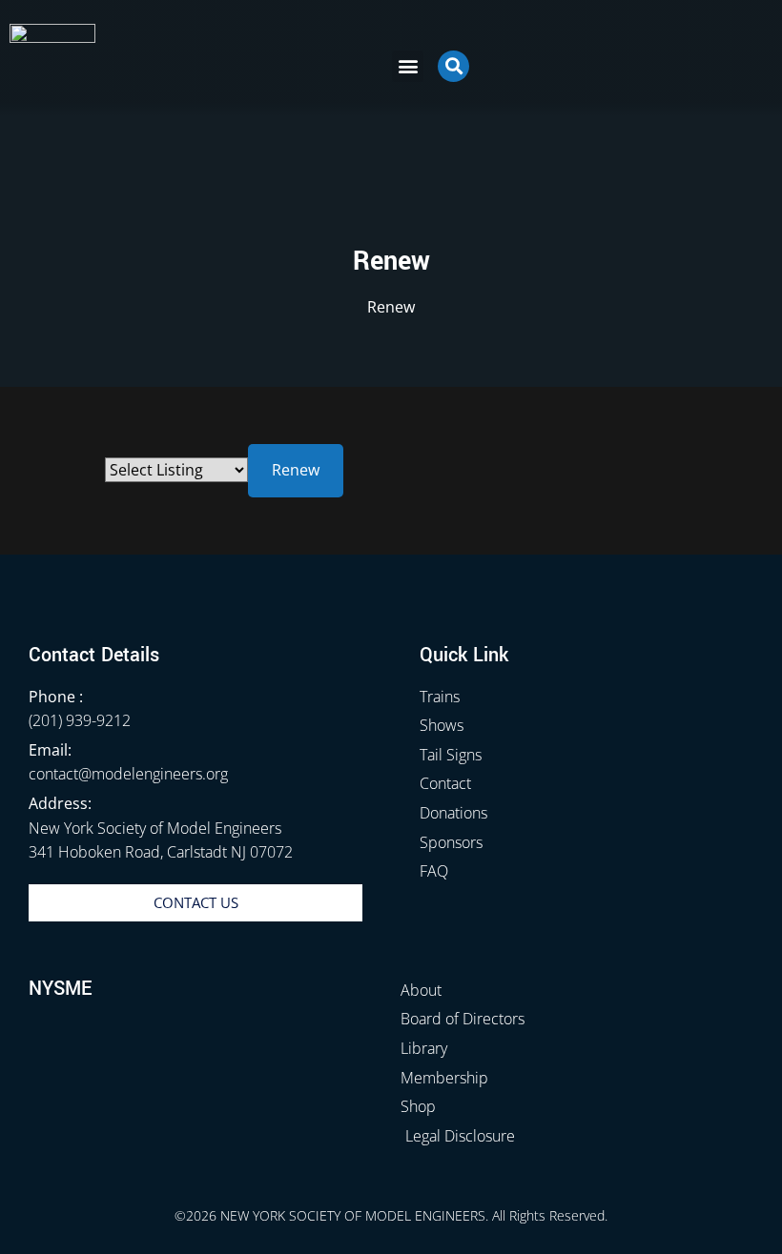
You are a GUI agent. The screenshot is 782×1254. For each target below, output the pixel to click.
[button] (407, 66)
